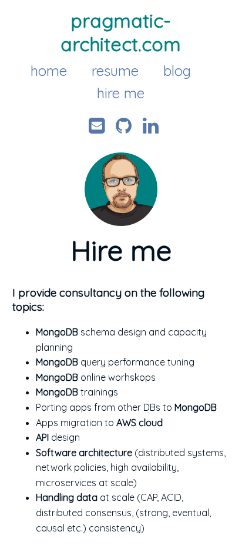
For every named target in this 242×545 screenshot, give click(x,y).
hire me (120, 93)
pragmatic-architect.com (120, 32)
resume (115, 70)
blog (177, 70)
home (49, 70)
